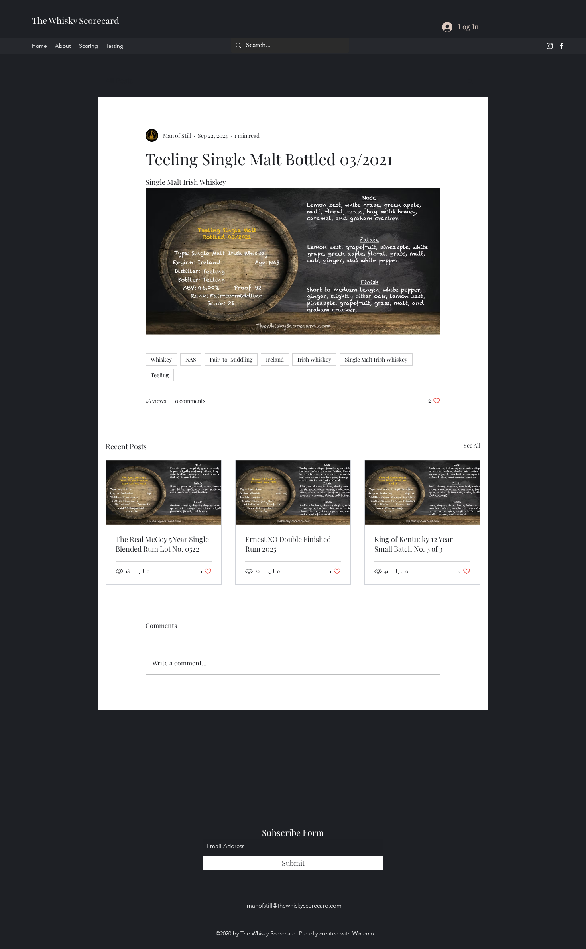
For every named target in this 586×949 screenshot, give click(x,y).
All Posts (119, 80)
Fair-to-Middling (231, 359)
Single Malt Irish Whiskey (376, 359)
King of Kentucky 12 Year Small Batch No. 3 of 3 (413, 544)
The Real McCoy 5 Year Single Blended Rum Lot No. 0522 (162, 544)
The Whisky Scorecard (75, 20)
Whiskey (161, 359)
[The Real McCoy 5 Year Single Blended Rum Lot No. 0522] (163, 492)
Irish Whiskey (314, 359)
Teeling (160, 375)
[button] (470, 81)
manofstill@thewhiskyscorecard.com (294, 905)
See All (472, 445)
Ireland (275, 359)
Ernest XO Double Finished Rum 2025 (288, 544)
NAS (190, 359)
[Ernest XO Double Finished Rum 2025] (293, 492)
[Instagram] (550, 46)
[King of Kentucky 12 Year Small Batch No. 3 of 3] (422, 492)
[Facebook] (562, 46)
